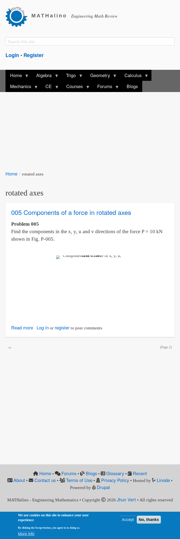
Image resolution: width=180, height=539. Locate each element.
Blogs (91, 473)
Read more (22, 327)
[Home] (18, 16)
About (19, 480)
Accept (128, 519)
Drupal (103, 487)
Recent (140, 473)
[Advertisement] (89, 128)
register (62, 327)
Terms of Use (79, 480)
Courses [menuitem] (72, 87)
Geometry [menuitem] (98, 76)
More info (26, 534)
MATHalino (49, 15)
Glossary (115, 473)
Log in (43, 327)
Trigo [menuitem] (69, 76)
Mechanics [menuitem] (18, 87)
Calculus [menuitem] (131, 76)
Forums (68, 473)
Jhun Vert (126, 499)
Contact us (45, 480)
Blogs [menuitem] (132, 86)
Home (11, 173)
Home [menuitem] (13, 76)
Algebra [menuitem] (42, 76)
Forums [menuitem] (102, 87)
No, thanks (149, 519)
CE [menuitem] (46, 87)
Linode (163, 480)
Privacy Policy (115, 480)
